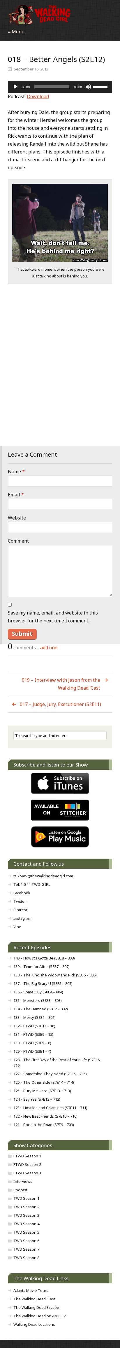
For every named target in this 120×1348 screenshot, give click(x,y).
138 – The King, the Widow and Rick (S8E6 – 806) (55, 975)
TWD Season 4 (26, 1223)
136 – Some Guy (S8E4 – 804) (38, 992)
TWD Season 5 (26, 1232)
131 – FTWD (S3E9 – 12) (33, 1034)
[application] (60, 87)
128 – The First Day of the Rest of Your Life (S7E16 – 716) (58, 1062)
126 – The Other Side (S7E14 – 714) (43, 1082)
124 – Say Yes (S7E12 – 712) (36, 1099)
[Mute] (88, 87)
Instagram (22, 918)
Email (16, 494)
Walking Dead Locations (34, 1324)
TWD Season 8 (26, 1257)
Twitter (19, 901)
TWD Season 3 (26, 1215)
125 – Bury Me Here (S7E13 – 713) (42, 1090)
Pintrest (20, 909)
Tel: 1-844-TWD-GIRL (31, 884)
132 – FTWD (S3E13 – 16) (34, 1025)
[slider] (101, 86)
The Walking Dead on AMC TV (39, 1315)
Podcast (20, 1189)
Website (17, 518)
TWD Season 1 (26, 1198)
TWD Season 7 (26, 1249)
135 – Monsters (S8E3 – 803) (37, 1000)
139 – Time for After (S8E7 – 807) (41, 966)
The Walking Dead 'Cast (34, 1299)
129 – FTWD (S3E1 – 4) (32, 1051)
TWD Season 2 (26, 1206)
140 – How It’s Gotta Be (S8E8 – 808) (44, 958)
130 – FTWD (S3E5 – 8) (32, 1042)
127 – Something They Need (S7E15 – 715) (50, 1073)
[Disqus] (60, 373)
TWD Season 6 (26, 1240)
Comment (18, 541)
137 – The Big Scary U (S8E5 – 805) (43, 983)
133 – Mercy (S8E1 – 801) (34, 1017)
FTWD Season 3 (27, 1173)
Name (16, 471)
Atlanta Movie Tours (30, 1290)
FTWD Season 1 (27, 1156)
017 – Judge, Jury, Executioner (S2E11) (60, 704)
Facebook (21, 892)
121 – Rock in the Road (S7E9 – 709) (43, 1124)
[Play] (15, 87)
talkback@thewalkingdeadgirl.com (43, 875)
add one (48, 647)
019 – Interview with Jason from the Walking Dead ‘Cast (61, 684)
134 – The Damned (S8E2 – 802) (40, 1009)
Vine (17, 926)
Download (38, 96)
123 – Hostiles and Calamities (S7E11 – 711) (50, 1107)
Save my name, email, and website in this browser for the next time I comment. (53, 617)
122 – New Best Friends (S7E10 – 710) (45, 1116)
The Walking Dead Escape (36, 1307)
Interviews (22, 1181)
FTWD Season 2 (27, 1164)
